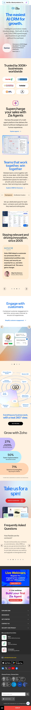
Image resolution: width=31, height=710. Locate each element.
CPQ (14, 397)
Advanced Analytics (25, 401)
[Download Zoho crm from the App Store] (6, 685)
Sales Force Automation (25, 392)
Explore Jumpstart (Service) (13, 569)
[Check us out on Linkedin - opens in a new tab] (3, 690)
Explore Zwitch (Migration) (12, 564)
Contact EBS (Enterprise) (12, 574)
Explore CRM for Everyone (14, 188)
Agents (24, 378)
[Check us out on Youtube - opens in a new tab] (13, 690)
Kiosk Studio (5, 390)
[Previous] (2, 555)
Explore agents (14, 131)
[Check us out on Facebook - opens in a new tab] (16, 690)
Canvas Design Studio (7, 369)
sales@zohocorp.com (10, 679)
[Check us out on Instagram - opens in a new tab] (9, 690)
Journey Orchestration (6, 377)
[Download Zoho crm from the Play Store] (17, 685)
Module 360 (25, 370)
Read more (15, 51)
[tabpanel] (15, 311)
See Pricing (15, 420)
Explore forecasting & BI (14, 319)
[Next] (29, 555)
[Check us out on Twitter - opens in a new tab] (6, 690)
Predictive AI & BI (5, 402)
